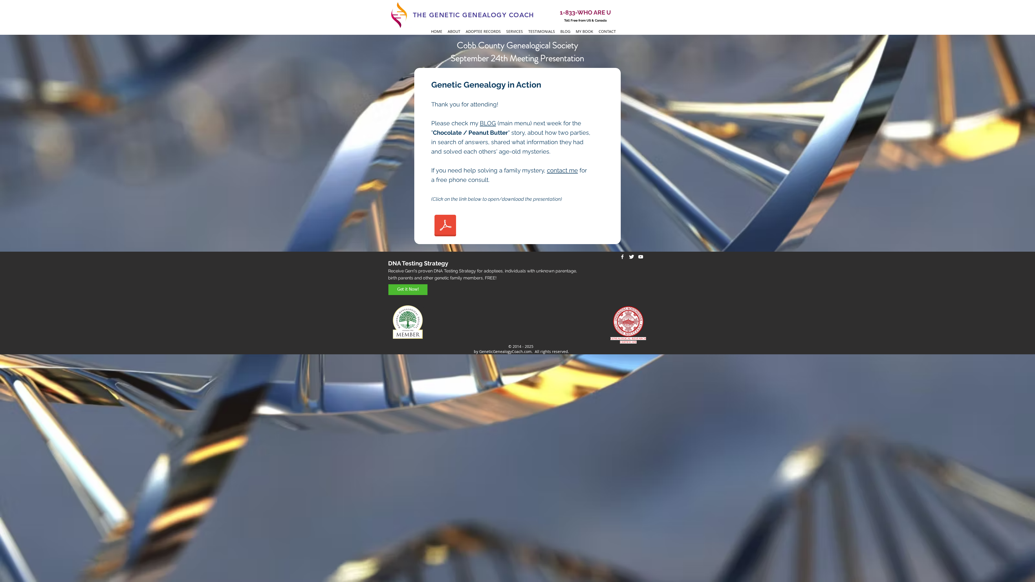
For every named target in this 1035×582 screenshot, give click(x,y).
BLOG (488, 123)
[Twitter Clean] (631, 257)
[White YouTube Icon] (641, 257)
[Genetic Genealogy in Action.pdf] (445, 226)
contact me (562, 170)
